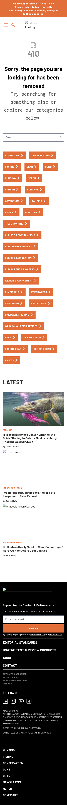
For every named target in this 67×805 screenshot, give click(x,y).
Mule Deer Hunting (13, 542)
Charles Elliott (12, 446)
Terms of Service (37, 634)
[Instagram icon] (13, 701)
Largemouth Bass (12, 488)
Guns (6, 769)
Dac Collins (11, 555)
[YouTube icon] (21, 701)
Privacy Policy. (55, 634)
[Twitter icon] (28, 701)
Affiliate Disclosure (14, 674)
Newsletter (12, 782)
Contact (10, 665)
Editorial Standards (20, 642)
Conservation (13, 763)
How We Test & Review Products (29, 650)
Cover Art (10, 795)
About (8, 658)
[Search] (61, 137)
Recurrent (14, 728)
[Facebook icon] (5, 701)
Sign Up (33, 628)
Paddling (7, 430)
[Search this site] (13, 25)
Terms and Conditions (15, 680)
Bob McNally (11, 501)
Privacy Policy (46, 3)
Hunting (9, 750)
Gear (6, 775)
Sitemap (7, 683)
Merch (7, 788)
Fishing (8, 756)
